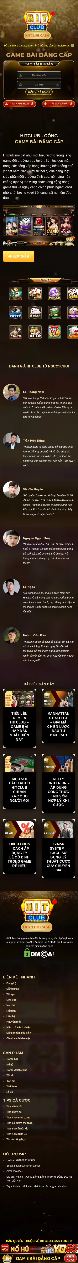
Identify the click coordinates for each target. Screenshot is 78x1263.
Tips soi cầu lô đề (16, 1134)
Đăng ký (11, 983)
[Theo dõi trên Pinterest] (55, 963)
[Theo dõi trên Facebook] (22, 963)
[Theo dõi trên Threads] (49, 963)
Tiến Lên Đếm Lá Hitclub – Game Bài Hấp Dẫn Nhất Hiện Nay (19, 726)
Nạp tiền (11, 1005)
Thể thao (11, 1086)
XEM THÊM (20, 256)
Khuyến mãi (13, 1021)
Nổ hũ (9, 1064)
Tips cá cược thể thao (19, 1123)
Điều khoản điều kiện (18, 1032)
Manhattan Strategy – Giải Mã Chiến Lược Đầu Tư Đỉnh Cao (58, 724)
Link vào (11, 999)
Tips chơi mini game (18, 1117)
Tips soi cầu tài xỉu (17, 1128)
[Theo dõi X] (39, 963)
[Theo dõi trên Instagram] (28, 963)
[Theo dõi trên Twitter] (44, 963)
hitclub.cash (64, 45)
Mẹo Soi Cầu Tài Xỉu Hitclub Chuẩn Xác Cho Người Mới (19, 789)
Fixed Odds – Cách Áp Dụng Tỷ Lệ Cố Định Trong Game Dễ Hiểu (19, 855)
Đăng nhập (12, 988)
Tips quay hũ (13, 1112)
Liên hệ (10, 1016)
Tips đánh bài (14, 1106)
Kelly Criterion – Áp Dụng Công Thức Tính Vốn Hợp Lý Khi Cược (58, 792)
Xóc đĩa (10, 1081)
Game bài (12, 1059)
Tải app (10, 994)
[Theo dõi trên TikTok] (33, 963)
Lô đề (9, 1092)
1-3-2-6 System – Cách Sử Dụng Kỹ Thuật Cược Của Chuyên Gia (59, 857)
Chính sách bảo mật (18, 1038)
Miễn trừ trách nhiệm (18, 1027)
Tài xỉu (10, 1075)
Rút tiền (11, 1010)
